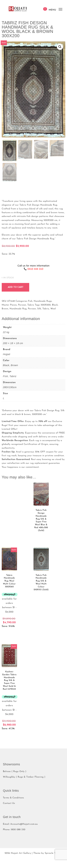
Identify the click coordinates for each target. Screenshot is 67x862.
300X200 (46, 305)
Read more (41, 536)
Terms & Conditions (13, 798)
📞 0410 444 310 (33, 268)
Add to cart (15, 287)
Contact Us (9, 803)
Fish (30, 301)
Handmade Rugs (43, 301)
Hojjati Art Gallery (21, 853)
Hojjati (6, 354)
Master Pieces (9, 305)
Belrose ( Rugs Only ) (14, 771)
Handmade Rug (18, 309)
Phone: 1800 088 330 (14, 830)
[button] (60, 47)
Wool (53, 309)
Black (55, 305)
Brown (5, 309)
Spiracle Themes (53, 853)
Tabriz (30, 305)
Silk (39, 309)
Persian (22, 305)
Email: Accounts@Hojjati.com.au (20, 824)
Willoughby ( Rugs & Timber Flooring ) (24, 777)
